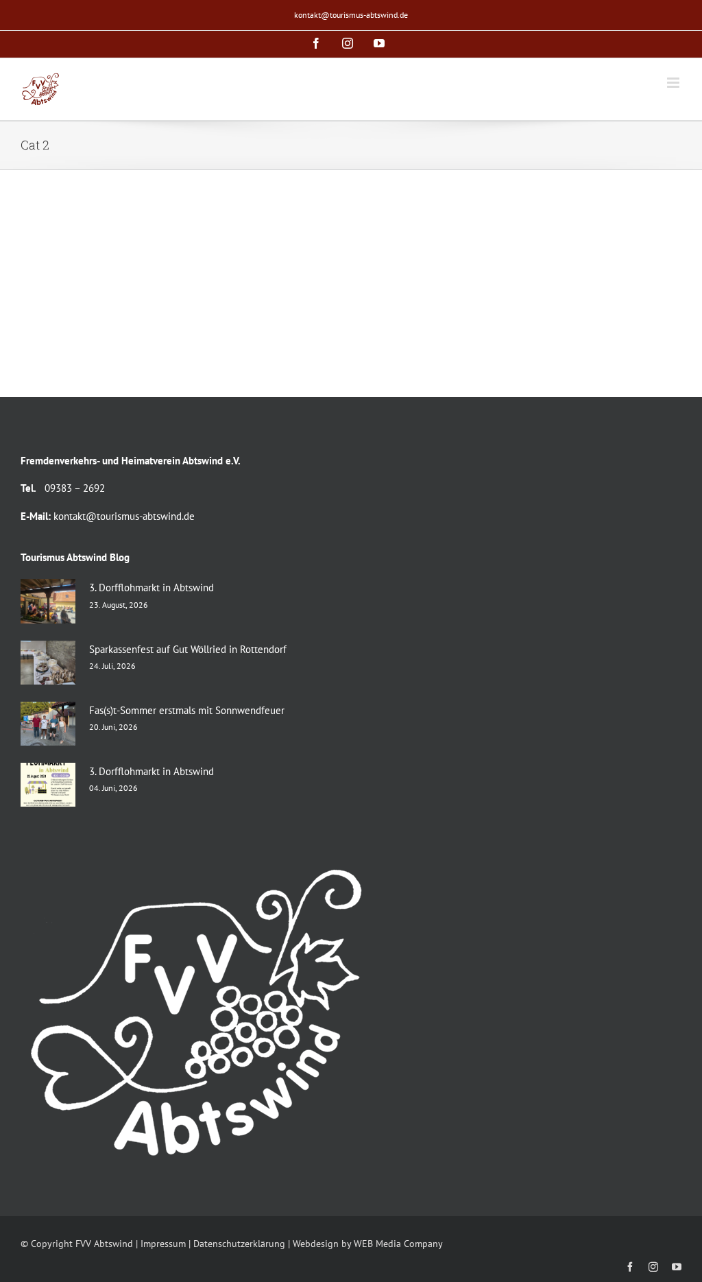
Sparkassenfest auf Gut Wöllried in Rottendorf (188, 649)
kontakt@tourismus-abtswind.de (351, 15)
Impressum (163, 1243)
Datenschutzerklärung (239, 1243)
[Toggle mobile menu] (674, 82)
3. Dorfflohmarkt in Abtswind (151, 587)
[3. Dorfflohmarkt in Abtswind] (48, 601)
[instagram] (653, 1267)
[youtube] (676, 1267)
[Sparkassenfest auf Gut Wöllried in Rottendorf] (48, 663)
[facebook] (630, 1267)
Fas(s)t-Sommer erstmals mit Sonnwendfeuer (187, 710)
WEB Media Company (398, 1243)
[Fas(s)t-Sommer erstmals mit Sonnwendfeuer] (48, 724)
